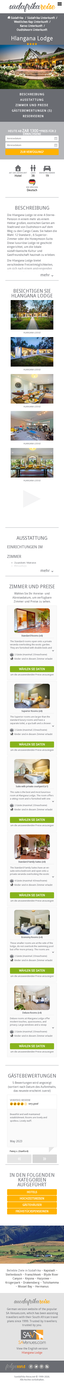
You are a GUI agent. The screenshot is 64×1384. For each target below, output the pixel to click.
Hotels (32, 1192)
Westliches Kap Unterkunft (31, 21)
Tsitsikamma (50, 1282)
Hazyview (43, 1278)
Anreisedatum (55, 138)
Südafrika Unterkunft (41, 18)
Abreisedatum (55, 145)
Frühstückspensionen (32, 1211)
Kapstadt (49, 1270)
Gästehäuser (32, 1205)
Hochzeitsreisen (32, 1198)
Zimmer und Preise (32, 105)
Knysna (29, 1278)
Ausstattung (32, 100)
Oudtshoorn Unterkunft (32, 29)
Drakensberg (31, 1282)
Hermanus (42, 1286)
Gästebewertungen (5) (32, 110)
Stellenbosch (14, 1274)
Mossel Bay (25, 1286)
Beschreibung (32, 94)
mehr (45, 275)
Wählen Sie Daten (32, 669)
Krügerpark (12, 1282)
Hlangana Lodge (32, 1352)
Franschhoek (33, 1274)
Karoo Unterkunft (31, 26)
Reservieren (33, 116)
